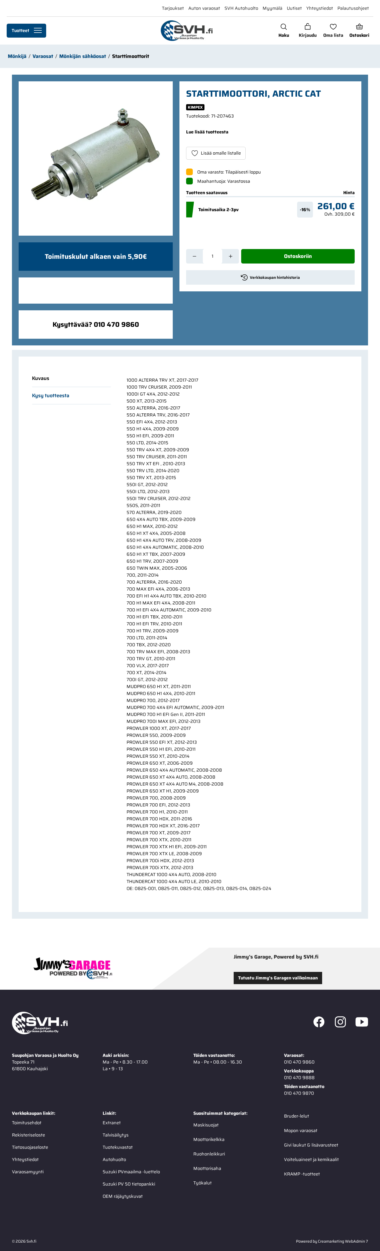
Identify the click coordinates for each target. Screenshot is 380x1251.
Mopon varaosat (300, 1130)
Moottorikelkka (208, 1139)
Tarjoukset (173, 8)
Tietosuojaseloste (30, 1147)
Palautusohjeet (353, 8)
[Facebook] (319, 1023)
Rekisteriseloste (28, 1134)
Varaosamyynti (28, 1171)
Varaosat (43, 56)
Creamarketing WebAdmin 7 (343, 1241)
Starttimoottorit (130, 56)
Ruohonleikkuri (209, 1153)
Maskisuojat (206, 1124)
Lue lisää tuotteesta (207, 131)
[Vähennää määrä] (194, 256)
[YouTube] (362, 1023)
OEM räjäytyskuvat (123, 1196)
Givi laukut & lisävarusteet (311, 1145)
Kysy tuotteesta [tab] (50, 395)
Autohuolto (114, 1159)
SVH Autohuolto (241, 8)
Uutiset (294, 8)
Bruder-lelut (296, 1116)
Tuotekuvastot (118, 1147)
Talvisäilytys (116, 1134)
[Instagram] (340, 1023)
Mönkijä (17, 56)
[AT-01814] (96, 158)
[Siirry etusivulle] (186, 31)
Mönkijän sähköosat (82, 56)
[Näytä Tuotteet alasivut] (37, 31)
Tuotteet (20, 30)
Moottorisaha (207, 1168)
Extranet (112, 1122)
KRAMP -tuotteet (302, 1173)
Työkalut (202, 1182)
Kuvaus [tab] (40, 378)
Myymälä (272, 8)
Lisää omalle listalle (221, 153)
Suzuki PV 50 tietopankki (129, 1184)
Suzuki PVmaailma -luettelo (131, 1171)
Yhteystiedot (319, 8)
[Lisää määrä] (230, 256)
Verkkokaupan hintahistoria (275, 277)
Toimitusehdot (26, 1122)
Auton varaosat (204, 8)
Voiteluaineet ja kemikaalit (311, 1159)
